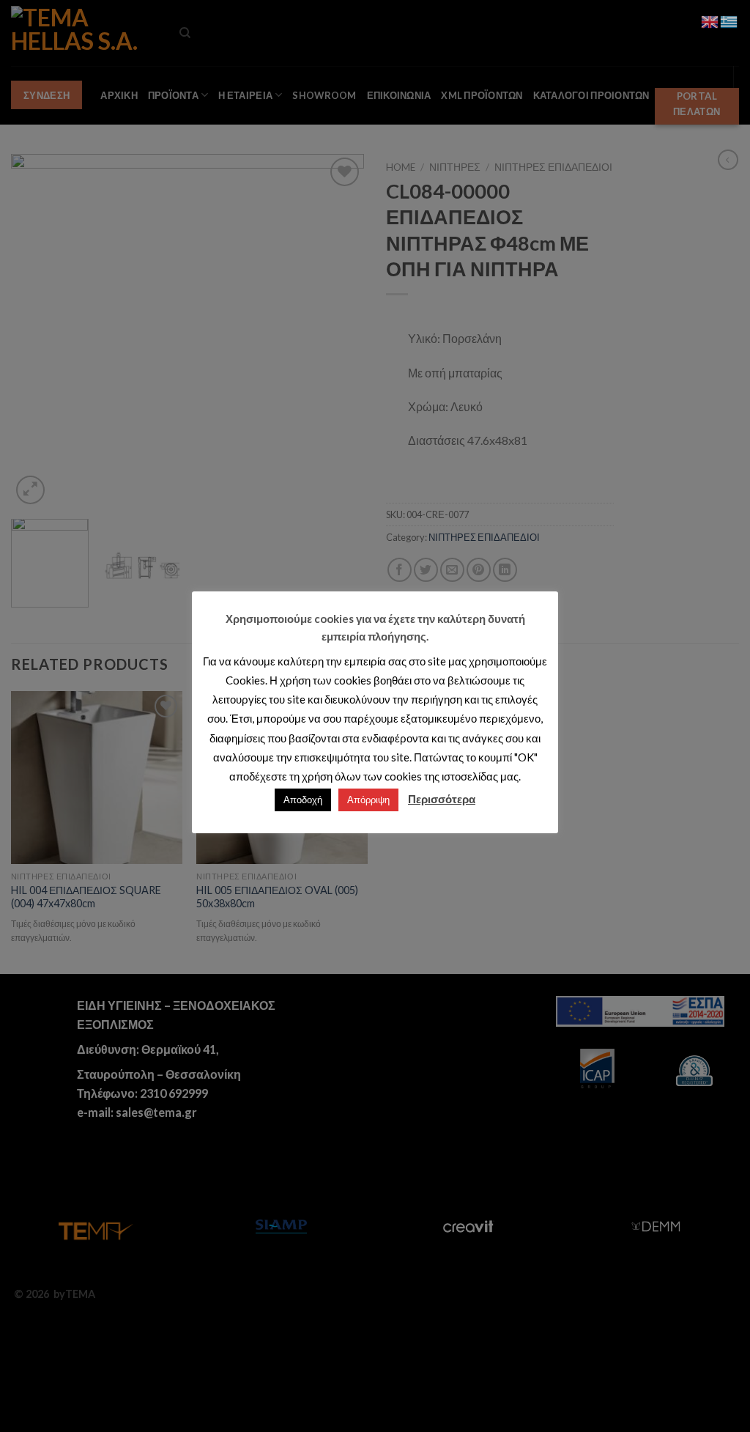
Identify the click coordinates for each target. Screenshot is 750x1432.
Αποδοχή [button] (302, 799)
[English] (710, 20)
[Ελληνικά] (729, 20)
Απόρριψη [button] (368, 799)
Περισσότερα (441, 798)
